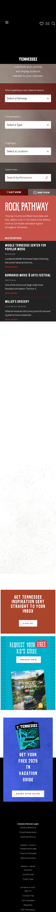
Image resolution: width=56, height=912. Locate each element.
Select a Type (14, 125)
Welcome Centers (28, 858)
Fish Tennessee (28, 900)
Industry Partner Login (28, 824)
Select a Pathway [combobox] (17, 98)
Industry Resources (28, 827)
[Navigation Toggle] (7, 22)
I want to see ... (12, 169)
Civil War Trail (28, 896)
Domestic (28, 870)
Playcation (28, 905)
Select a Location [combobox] (17, 151)
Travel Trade (28, 879)
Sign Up (28, 623)
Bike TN (28, 891)
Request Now (28, 660)
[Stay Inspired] (47, 23)
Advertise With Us (28, 837)
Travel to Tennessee (28, 853)
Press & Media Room (28, 832)
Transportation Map (28, 848)
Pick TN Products (28, 910)
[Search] (53, 23)
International (28, 874)
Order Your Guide (28, 794)
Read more (11, 267)
